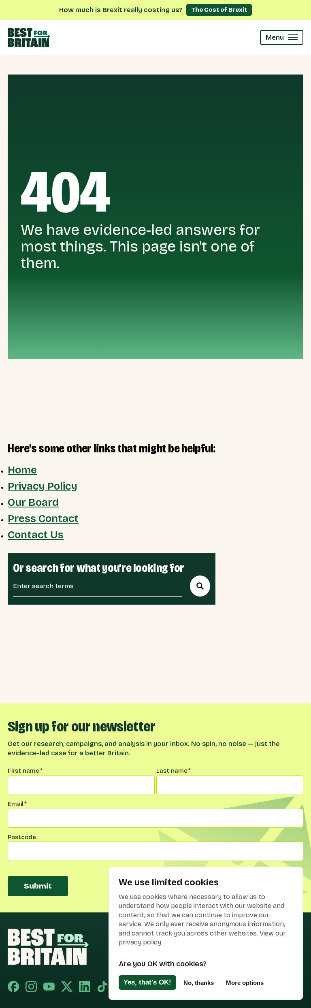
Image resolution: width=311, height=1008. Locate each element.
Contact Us (36, 535)
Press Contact (43, 519)
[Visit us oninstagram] (31, 987)
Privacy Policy (42, 486)
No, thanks (198, 982)
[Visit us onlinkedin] (84, 987)
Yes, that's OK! (147, 982)
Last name (173, 770)
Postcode (22, 837)
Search (200, 586)
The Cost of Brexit (219, 9)
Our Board (33, 503)
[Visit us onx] (66, 987)
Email (17, 804)
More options (245, 982)
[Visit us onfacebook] (13, 987)
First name (25, 770)
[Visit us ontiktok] (102, 987)
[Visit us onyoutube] (49, 987)
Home (22, 470)
